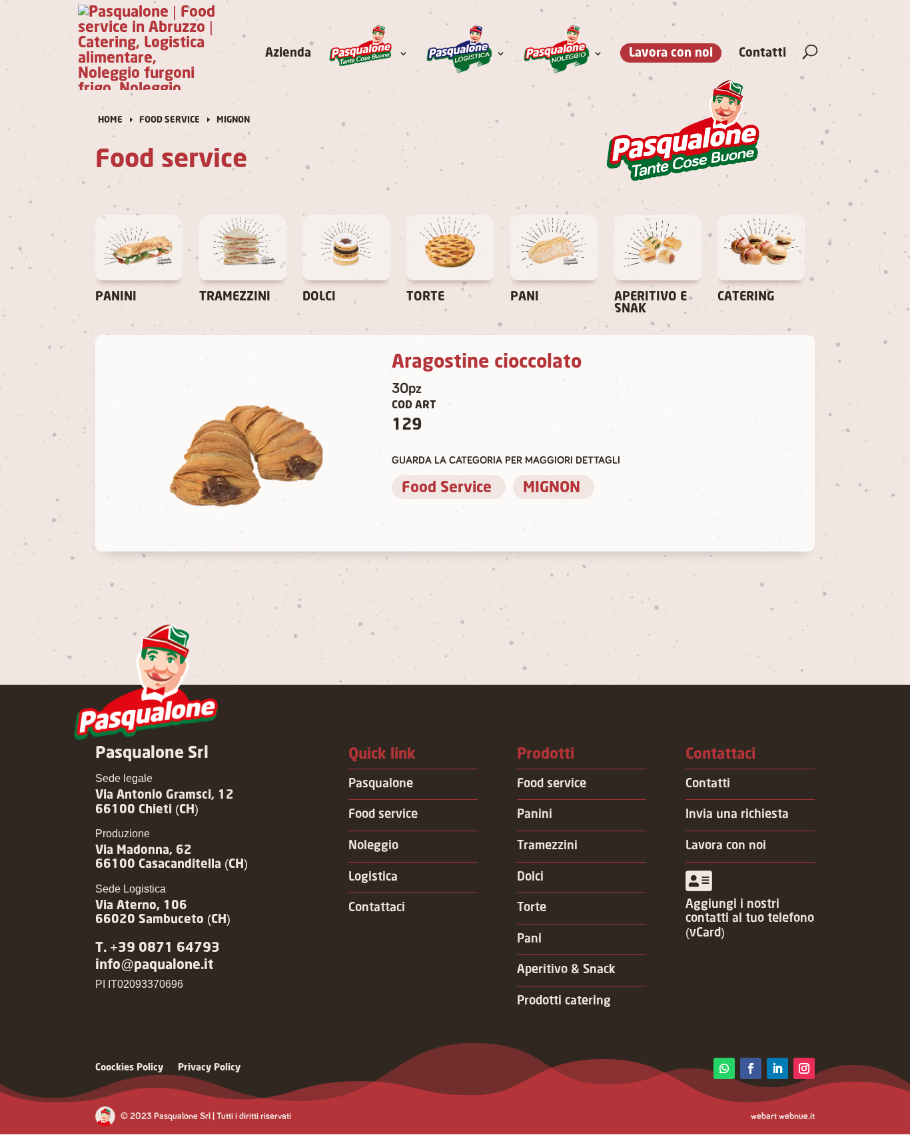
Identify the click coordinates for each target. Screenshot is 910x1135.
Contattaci (376, 908)
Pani (529, 939)
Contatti (762, 54)
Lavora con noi (671, 53)
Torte (531, 908)
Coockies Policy (129, 1067)
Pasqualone (380, 784)
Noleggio (373, 846)
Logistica (373, 877)
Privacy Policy (209, 1067)
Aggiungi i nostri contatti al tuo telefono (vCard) (749, 919)
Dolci (530, 877)
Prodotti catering (564, 1001)
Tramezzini (547, 846)
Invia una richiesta (737, 815)
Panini (534, 815)
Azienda (288, 54)
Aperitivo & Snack (566, 970)
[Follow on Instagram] (804, 1068)
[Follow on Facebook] (750, 1068)
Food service (383, 815)
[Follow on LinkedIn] (777, 1068)
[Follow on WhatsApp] (724, 1068)
